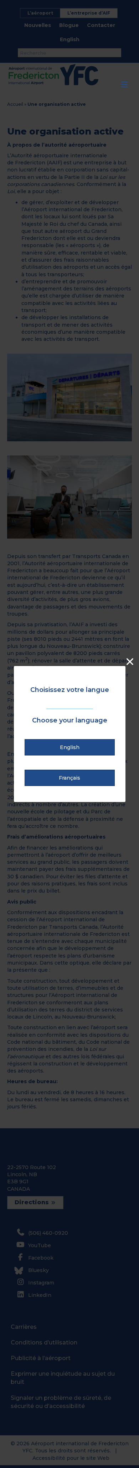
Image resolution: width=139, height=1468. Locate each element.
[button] (70, 747)
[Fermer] (129, 661)
